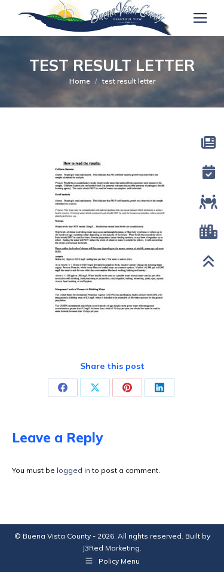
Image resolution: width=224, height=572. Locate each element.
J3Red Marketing (111, 547)
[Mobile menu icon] (200, 18)
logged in (73, 470)
